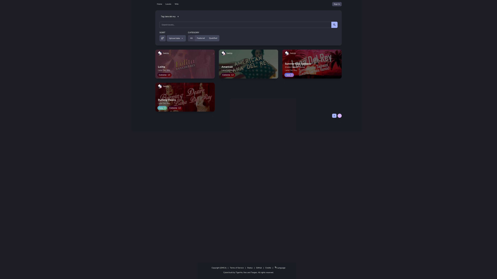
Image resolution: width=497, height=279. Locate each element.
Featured (201, 38)
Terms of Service (237, 268)
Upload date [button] (174, 38)
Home (159, 4)
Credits (268, 268)
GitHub (259, 268)
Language (281, 268)
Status (250, 268)
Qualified (213, 38)
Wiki (177, 4)
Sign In (337, 4)
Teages (254, 272)
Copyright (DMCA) (219, 268)
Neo (245, 272)
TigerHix (239, 272)
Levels (168, 4)
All (191, 38)
